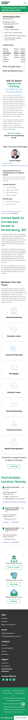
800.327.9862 (14, 584)
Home (3, 211)
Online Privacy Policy (18, 690)
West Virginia (16, 211)
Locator (8, 211)
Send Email (14, 601)
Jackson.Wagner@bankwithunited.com (16, 165)
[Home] (6, 3)
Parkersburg (5, 213)
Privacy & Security (8, 693)
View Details (22, 502)
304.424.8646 (8, 163)
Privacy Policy (6, 690)
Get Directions (7, 718)
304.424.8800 (9, 27)
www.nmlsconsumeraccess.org (11, 703)
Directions (15, 502)
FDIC (15, 698)
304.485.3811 (7, 502)
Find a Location (14, 567)
